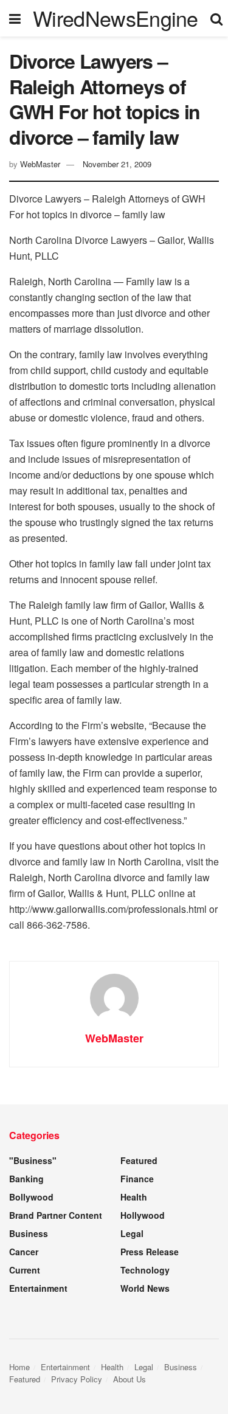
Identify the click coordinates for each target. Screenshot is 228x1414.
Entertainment (38, 1288)
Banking (26, 1179)
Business (28, 1233)
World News (145, 1288)
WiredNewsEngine (115, 18)
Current (24, 1270)
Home (19, 1367)
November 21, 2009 (117, 164)
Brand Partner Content (55, 1215)
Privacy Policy (76, 1379)
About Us (129, 1379)
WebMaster (40, 164)
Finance (137, 1179)
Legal (131, 1233)
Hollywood (142, 1215)
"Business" (33, 1160)
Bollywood (31, 1197)
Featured (138, 1160)
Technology (145, 1270)
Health (133, 1197)
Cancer (23, 1252)
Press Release (149, 1252)
